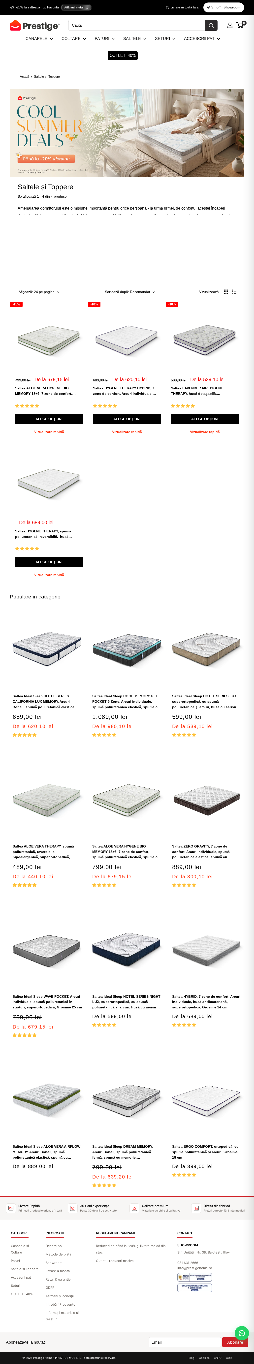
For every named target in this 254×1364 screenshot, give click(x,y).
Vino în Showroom (225, 7)
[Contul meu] (229, 25)
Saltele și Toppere (47, 76)
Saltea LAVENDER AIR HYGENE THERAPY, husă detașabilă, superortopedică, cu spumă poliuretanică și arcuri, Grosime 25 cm (203, 391)
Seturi (15, 1286)
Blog (191, 1358)
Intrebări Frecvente (60, 1304)
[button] (27, 406)
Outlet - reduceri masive (115, 1261)
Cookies (204, 1358)
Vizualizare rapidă (49, 432)
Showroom (54, 1263)
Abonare (235, 1342)
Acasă (24, 76)
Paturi (15, 1261)
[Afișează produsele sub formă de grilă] (226, 292)
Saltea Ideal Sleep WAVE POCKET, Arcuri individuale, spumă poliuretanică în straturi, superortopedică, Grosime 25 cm (47, 1002)
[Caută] (211, 25)
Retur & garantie (58, 1279)
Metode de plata (58, 1254)
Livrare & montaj (58, 1271)
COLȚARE (71, 39)
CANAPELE (36, 39)
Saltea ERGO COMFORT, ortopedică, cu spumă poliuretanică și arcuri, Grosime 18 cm (205, 1151)
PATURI (102, 39)
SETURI (162, 39)
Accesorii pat (21, 1277)
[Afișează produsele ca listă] (234, 292)
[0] (240, 25)
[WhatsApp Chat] (242, 1333)
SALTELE (132, 39)
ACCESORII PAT (199, 39)
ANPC (218, 1358)
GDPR (50, 1288)
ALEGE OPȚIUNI (49, 419)
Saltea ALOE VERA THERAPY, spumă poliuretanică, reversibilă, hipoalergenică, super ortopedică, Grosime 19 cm (43, 852)
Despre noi (54, 1246)
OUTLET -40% (123, 55)
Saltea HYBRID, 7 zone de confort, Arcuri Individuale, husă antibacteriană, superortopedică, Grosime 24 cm (206, 1002)
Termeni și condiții (60, 1296)
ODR (229, 1358)
